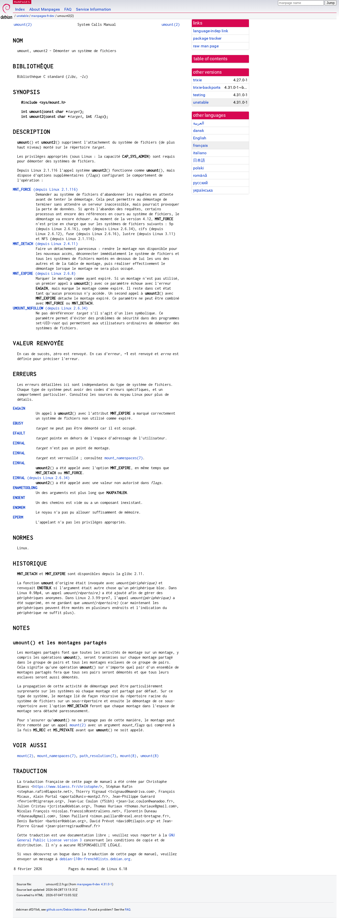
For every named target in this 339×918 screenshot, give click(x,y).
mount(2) (78, 725)
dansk (198, 130)
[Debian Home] (6, 10)
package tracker (207, 38)
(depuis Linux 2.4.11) (45, 244)
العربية (198, 123)
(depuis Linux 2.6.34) (50, 308)
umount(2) (23, 24)
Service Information (93, 9)
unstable (23, 16)
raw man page (206, 46)
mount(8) (128, 756)
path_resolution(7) (98, 756)
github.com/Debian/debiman (66, 909)
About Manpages (44, 9)
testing (199, 94)
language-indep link (210, 31)
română (200, 175)
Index (20, 9)
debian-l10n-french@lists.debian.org (95, 859)
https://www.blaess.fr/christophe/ (66, 786)
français (200, 145)
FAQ (67, 9)
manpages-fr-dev (42, 16)
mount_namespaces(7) (123, 458)
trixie (197, 80)
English (199, 138)
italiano (199, 153)
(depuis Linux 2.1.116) (45, 189)
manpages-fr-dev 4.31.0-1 (94, 884)
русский (200, 183)
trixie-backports (206, 87)
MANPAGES (22, 1)
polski (198, 168)
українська (203, 190)
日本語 (199, 160)
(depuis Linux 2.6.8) (44, 273)
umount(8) (149, 756)
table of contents (211, 58)
